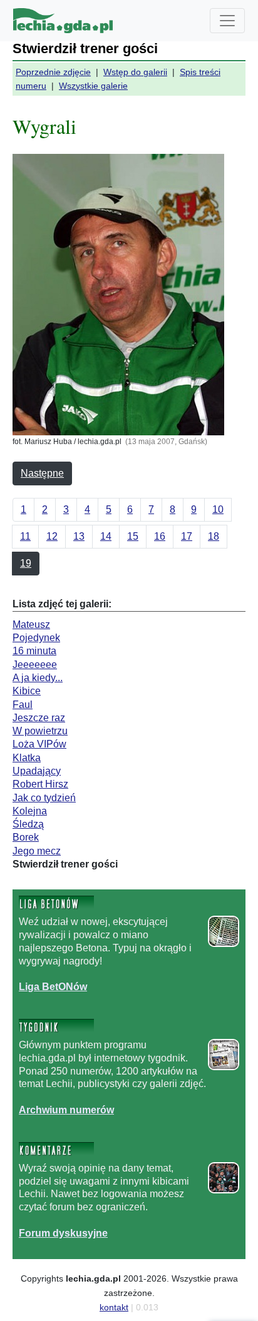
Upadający (37, 771)
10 (218, 509)
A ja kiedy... (38, 677)
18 (213, 536)
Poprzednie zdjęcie (53, 72)
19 (25, 563)
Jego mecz (37, 851)
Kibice (27, 691)
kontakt (114, 1307)
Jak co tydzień (44, 797)
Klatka (27, 757)
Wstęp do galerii (135, 72)
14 (105, 536)
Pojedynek (36, 637)
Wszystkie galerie (93, 86)
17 (186, 536)
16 (159, 536)
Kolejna (30, 811)
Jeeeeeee (35, 664)
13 (79, 536)
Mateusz (31, 624)
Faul (23, 704)
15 (132, 536)
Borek (26, 837)
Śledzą (28, 824)
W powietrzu (40, 731)
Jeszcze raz (39, 717)
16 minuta (34, 650)
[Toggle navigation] (227, 20)
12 (52, 536)
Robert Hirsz (40, 784)
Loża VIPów (39, 744)
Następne (42, 473)
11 (25, 536)
